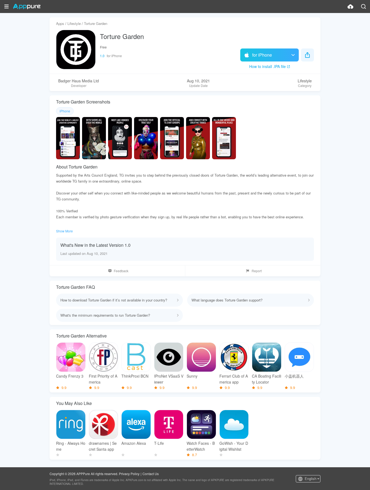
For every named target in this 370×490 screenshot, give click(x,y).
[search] (363, 6)
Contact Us (150, 473)
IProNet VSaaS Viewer (168, 379)
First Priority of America (103, 379)
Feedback (121, 270)
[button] (6, 6)
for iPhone (262, 55)
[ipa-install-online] (350, 6)
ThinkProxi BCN (134, 376)
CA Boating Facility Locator (266, 379)
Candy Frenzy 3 (69, 376)
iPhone (65, 111)
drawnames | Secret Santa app (103, 446)
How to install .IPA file (267, 66)
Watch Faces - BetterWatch (201, 446)
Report (257, 270)
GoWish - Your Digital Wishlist (233, 446)
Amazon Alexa (133, 443)
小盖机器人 (294, 376)
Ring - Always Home (70, 446)
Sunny (192, 376)
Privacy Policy (129, 473)
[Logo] (26, 6)
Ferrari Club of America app (233, 379)
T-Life (159, 443)
